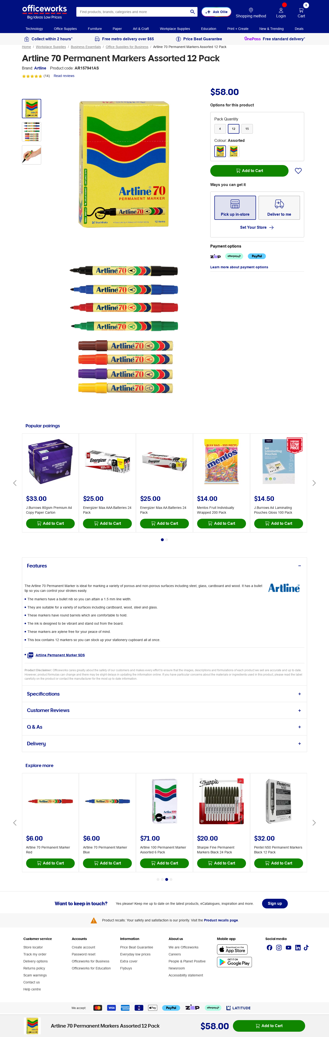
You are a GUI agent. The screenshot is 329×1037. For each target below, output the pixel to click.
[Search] (192, 12)
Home (26, 47)
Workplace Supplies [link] (175, 29)
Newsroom (177, 968)
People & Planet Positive (187, 961)
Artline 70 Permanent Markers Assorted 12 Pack (189, 47)
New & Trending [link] (271, 29)
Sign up (275, 903)
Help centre (32, 989)
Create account (83, 947)
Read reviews (64, 76)
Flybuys (126, 968)
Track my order (34, 954)
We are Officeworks (183, 947)
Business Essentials (86, 47)
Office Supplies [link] (65, 29)
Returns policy (34, 968)
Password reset (83, 954)
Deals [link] (299, 29)
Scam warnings (35, 975)
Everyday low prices (135, 954)
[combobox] (136, 12)
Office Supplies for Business (127, 47)
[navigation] (34, 28)
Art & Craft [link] (141, 29)
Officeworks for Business (90, 961)
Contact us (31, 982)
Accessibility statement (186, 975)
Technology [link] (34, 29)
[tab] (164, 566)
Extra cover (129, 961)
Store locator (33, 947)
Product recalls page (221, 920)
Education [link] (208, 29)
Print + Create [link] (238, 29)
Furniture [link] (95, 29)
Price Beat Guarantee (136, 947)
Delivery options (35, 961)
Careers (175, 954)
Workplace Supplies (51, 47)
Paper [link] (117, 29)
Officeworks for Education (91, 968)
